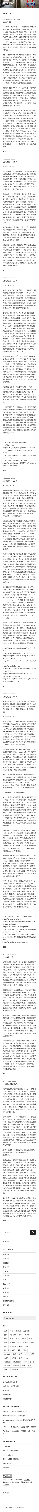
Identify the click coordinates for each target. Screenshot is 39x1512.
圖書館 (5, 1263)
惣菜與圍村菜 (7, 1399)
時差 (20, 1346)
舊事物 (6, 1358)
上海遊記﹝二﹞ (10, 481)
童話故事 (7, 1354)
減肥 (13, 1350)
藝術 (20, 1358)
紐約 (20, 1354)
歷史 (4, 1259)
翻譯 (32, 1354)
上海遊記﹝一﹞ (10, 696)
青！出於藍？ (7, 1395)
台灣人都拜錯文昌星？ (11, 1382)
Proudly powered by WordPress (13, 1507)
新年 (5, 1346)
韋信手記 (8, 3)
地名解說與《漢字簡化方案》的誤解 (23, 1427)
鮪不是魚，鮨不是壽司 (11, 1386)
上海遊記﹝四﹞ (10, 162)
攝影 (4, 1297)
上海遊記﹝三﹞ (10, 280)
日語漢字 (13, 1346)
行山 (26, 1358)
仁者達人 (6, 1390)
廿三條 (12, 1342)
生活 (4, 1284)
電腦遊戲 (7, 1366)
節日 (14, 1354)
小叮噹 (24, 1339)
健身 (5, 1335)
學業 (5, 1339)
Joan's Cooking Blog (10, 1451)
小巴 (30, 1339)
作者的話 (6, 1242)
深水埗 (6, 1350)
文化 (4, 1271)
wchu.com (7, 1463)
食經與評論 (7, 1301)
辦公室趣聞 (17, 1362)
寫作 (11, 1339)
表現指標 (7, 1362)
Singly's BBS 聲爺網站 (11, 1459)
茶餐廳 (14, 1358)
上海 (5, 1331)
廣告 (5, 1342)
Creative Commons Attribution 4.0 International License (17, 1482)
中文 (11, 1331)
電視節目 (16, 1366)
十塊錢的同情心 (19, 709)
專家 (17, 1339)
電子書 (32, 1362)
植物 (26, 1346)
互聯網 (18, 1331)
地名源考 (13, 1335)
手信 (19, 1342)
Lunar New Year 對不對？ (20, 1412)
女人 (20, 1335)
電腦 (4, 1292)
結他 (26, 1354)
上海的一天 (8, 957)
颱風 (23, 1366)
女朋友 (27, 1335)
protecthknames (9, 1420)
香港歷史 (15, 1370)
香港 (29, 1366)
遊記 (4, 1288)
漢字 (4, 1254)
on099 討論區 (8, 1455)
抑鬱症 (25, 1342)
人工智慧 (26, 1331)
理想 (19, 1350)
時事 (4, 1280)
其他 (4, 1305)
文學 (4, 1276)
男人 (24, 1350)
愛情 (4, 1267)
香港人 (6, 1370)
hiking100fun (8, 1446)
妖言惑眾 (7, 22)
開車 (25, 1362)
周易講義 (6, 1467)
